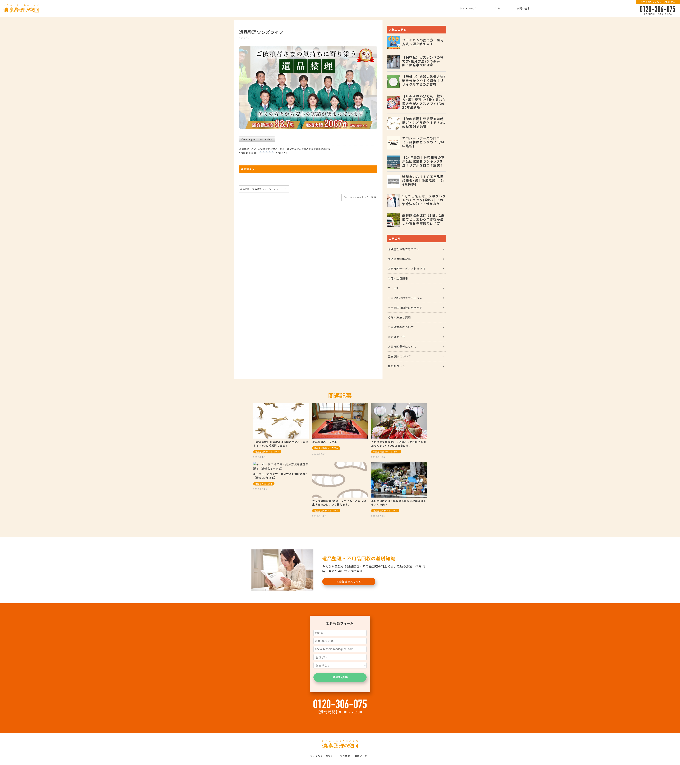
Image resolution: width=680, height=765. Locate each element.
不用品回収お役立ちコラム (405, 298)
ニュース (393, 288)
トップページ (467, 8)
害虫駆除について (399, 356)
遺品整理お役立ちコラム (404, 249)
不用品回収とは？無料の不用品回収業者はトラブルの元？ (398, 502)
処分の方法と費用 (399, 317)
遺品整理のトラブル (324, 442)
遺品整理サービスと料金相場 (407, 268)
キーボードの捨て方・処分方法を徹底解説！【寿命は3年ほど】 (280, 475)
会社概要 (345, 756)
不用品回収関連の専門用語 (405, 307)
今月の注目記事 (398, 278)
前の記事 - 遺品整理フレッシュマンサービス (264, 189)
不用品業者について (401, 327)
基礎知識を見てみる (348, 581)
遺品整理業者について (402, 346)
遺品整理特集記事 (399, 259)
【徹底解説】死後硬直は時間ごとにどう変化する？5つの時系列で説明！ (280, 443)
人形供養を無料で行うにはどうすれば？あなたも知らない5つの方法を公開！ (398, 443)
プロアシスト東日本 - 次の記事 (359, 197)
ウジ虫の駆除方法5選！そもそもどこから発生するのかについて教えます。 (339, 502)
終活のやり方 (396, 337)
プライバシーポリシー (323, 756)
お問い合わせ (525, 8)
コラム (496, 8)
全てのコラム (396, 366)
